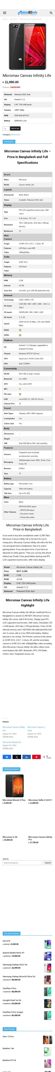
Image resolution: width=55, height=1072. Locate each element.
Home (5, 19)
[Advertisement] (27, 4)
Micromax (13, 19)
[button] (51, 13)
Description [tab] (9, 142)
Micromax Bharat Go (12, 742)
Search (6, 859)
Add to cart (15, 128)
